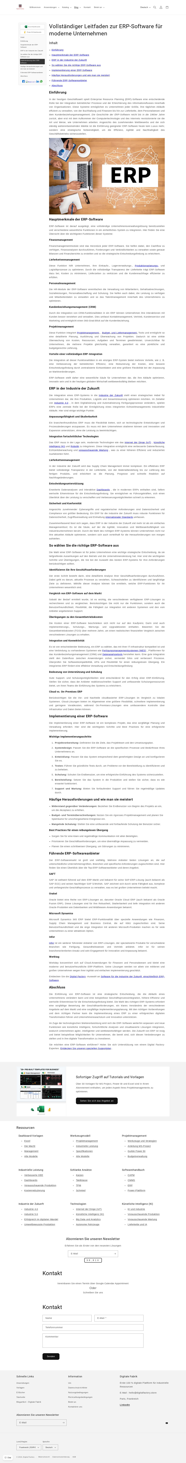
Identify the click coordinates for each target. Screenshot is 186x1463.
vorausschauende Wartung (93, 450)
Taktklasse (82, 1180)
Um (69, 1383)
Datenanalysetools (112, 654)
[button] (51, 7)
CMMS (131, 1180)
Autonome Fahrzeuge (87, 1224)
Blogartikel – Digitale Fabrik (28, 1402)
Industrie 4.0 (61, 403)
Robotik (75, 446)
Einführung (24, 41)
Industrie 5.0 (31, 1214)
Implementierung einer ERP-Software (30, 62)
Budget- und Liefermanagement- (120, 333)
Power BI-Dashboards (34, 32)
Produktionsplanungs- (147, 265)
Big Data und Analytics (88, 1219)
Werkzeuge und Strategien (142, 1141)
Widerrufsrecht (44, 1457)
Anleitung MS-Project (139, 1146)
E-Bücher (20, 1392)
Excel (27, 1141)
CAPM (131, 1175)
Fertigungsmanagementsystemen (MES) (124, 650)
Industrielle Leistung (87, 1146)
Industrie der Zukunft (111, 395)
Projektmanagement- (88, 333)
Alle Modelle (31, 1156)
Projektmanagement (87, 1141)
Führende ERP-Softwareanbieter (31, 72)
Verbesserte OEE (33, 1175)
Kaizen (80, 1175)
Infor (51, 943)
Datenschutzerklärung (61, 1457)
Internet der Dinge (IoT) (138, 442)
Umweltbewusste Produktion (39, 1224)
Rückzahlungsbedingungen (80, 1397)
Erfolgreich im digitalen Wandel (41, 1219)
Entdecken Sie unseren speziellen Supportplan (85, 1048)
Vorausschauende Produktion (40, 1185)
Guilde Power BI (136, 1151)
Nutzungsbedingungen (78, 1392)
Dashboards (103, 489)
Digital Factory (78, 976)
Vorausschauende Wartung (142, 1219)
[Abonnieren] (115, 1253)
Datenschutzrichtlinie (77, 1388)
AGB (74, 1457)
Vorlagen (20, 1388)
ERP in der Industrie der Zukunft (31, 50)
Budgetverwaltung (137, 1156)
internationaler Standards (119, 517)
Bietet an (72, 1402)
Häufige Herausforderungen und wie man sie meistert (31, 67)
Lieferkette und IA (137, 1224)
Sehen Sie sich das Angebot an (96, 1101)
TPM (78, 1185)
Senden (51, 1356)
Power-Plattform (136, 1190)
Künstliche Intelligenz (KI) (90, 1214)
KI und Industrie (136, 1209)
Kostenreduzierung (34, 1190)
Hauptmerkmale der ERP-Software (29, 46)
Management (31, 1151)
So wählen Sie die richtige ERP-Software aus (31, 55)
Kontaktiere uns (75, 1407)
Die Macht (29, 1146)
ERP (130, 1185)
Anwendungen (22, 1383)
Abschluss (24, 76)
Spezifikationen (84, 1151)
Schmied (81, 1190)
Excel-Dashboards (34, 26)
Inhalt (22, 37)
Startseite (20, 1397)
